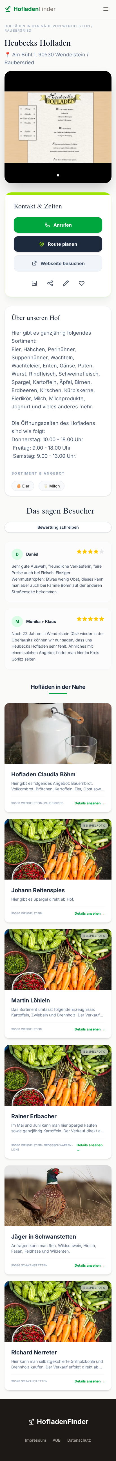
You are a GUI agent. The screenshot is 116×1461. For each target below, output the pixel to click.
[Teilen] (50, 283)
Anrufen (62, 225)
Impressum (35, 1440)
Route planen (62, 244)
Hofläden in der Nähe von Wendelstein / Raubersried (49, 28)
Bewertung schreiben (58, 527)
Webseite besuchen (63, 263)
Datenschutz (79, 1440)
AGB (57, 1440)
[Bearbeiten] (66, 283)
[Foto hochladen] (34, 283)
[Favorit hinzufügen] (82, 283)
